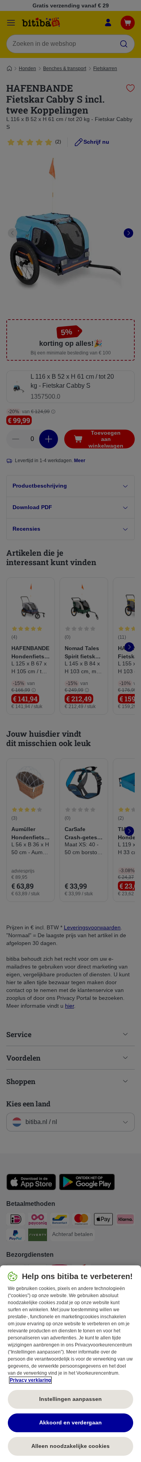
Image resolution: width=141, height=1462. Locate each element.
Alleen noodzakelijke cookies (70, 1446)
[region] (70, 1363)
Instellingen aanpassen (70, 1399)
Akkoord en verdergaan (70, 1422)
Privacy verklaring (30, 1380)
